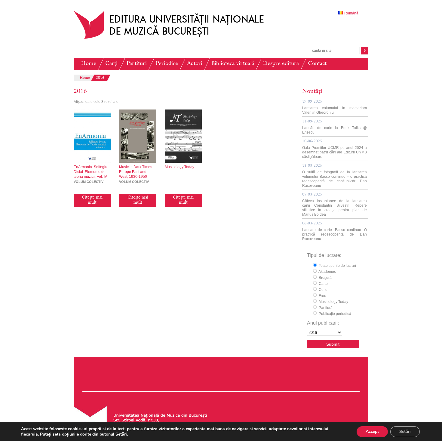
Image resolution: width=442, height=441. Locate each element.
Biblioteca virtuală (232, 64)
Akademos (327, 272)
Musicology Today (333, 302)
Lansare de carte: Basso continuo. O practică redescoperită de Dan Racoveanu (334, 231)
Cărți (111, 64)
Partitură (325, 308)
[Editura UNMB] (173, 39)
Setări (405, 431)
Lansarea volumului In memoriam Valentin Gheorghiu (334, 107)
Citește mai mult (92, 200)
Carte (323, 284)
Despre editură (281, 64)
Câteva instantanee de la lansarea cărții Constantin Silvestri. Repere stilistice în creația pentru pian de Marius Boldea (334, 205)
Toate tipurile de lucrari (337, 266)
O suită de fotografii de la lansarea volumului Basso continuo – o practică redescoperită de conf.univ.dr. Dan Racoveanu (334, 176)
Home (88, 64)
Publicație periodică (334, 314)
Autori (194, 64)
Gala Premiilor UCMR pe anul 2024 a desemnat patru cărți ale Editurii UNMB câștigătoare (334, 149)
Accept (372, 431)
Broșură (325, 278)
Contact (317, 64)
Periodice (167, 64)
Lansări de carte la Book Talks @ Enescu (334, 127)
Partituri (137, 64)
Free (322, 296)
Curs (322, 290)
